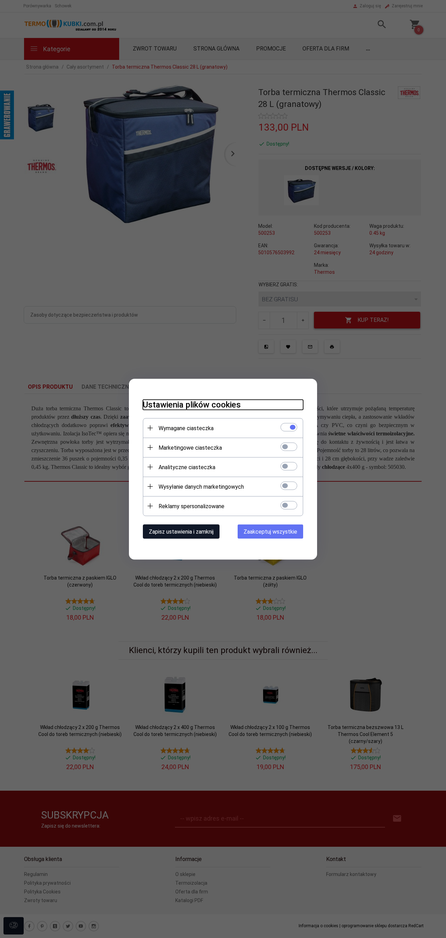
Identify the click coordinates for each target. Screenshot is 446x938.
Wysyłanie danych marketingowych (201, 486)
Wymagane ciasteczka (186, 428)
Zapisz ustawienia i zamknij (181, 531)
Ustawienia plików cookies (192, 404)
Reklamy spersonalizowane (191, 506)
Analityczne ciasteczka (187, 467)
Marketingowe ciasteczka (190, 447)
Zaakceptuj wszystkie (270, 531)
